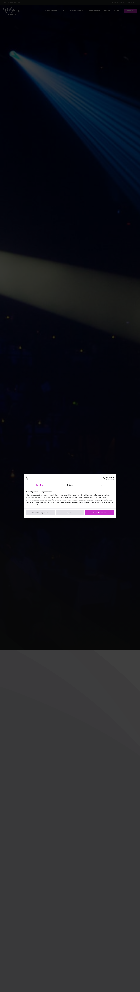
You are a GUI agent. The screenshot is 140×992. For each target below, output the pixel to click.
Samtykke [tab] (39, 485)
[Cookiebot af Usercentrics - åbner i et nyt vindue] (105, 478)
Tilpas (69, 513)
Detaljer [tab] (70, 485)
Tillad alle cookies (99, 513)
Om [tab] (100, 485)
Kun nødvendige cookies (40, 513)
